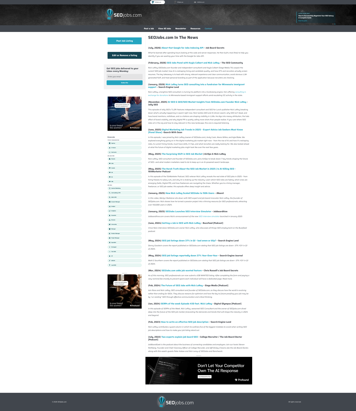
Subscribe (124, 83)
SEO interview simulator (209, 216)
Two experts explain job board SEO (179, 337)
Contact (208, 28)
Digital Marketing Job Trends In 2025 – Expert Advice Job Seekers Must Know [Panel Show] (195, 131)
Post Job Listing (124, 41)
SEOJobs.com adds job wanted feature (181, 270)
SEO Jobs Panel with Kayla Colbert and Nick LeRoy (193, 63)
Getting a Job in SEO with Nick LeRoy (181, 223)
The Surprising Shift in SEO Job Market (182, 154)
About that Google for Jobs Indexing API (182, 48)
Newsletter (180, 28)
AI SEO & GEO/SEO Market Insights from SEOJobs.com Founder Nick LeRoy (207, 102)
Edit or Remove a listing (124, 55)
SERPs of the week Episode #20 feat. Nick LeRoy (186, 303)
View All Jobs (164, 28)
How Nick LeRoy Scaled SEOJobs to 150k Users (190, 193)
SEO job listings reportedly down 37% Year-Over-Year (190, 255)
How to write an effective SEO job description (185, 322)
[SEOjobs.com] (124, 15)
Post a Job (149, 28)
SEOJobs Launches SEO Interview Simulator (188, 211)
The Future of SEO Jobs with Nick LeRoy (182, 285)
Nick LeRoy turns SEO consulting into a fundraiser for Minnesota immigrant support (196, 86)
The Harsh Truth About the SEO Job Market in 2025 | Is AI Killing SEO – (199, 169)
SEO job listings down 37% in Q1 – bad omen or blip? (189, 240)
